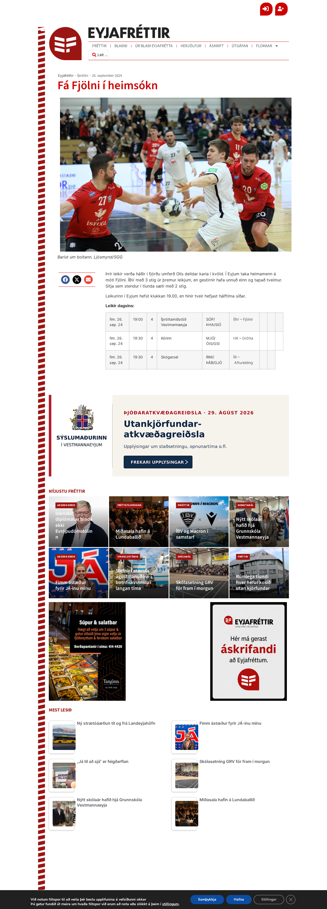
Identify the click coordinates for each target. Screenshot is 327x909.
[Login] (266, 9)
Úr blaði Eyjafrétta (154, 46)
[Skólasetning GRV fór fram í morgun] (199, 573)
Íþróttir (82, 75)
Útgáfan (240, 46)
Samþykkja (207, 899)
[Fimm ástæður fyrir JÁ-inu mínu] (78, 573)
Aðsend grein (66, 505)
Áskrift (216, 46)
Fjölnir (248, 319)
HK (235, 338)
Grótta (247, 338)
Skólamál (184, 557)
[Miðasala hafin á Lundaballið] (139, 521)
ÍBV (236, 319)
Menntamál (245, 505)
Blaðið (120, 46)
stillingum (170, 904)
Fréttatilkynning (129, 505)
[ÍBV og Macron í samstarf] (199, 521)
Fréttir (99, 46)
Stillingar (268, 899)
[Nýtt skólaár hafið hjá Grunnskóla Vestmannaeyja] (259, 521)
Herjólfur (191, 46)
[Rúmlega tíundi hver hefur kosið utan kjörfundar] (259, 573)
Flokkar (264, 46)
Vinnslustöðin (128, 557)
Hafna (239, 899)
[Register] (281, 9)
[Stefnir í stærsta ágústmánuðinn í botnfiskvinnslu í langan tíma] (139, 573)
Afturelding (243, 362)
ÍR (235, 357)
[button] (65, 279)
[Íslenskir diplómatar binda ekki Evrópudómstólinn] (78, 521)
